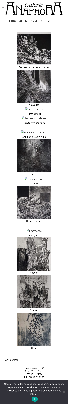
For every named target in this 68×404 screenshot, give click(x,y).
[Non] (64, 392)
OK (34, 399)
